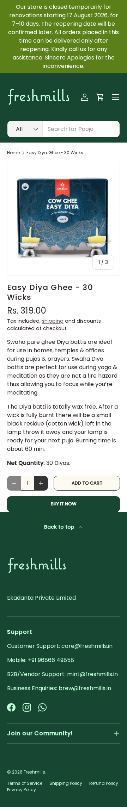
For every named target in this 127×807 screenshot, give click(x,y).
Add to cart (87, 483)
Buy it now (64, 504)
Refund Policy (103, 783)
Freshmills (34, 772)
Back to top (60, 526)
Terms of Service (24, 783)
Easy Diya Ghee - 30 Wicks (54, 153)
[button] (100, 97)
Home (13, 153)
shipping (53, 320)
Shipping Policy (65, 783)
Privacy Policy (21, 790)
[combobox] (63, 129)
